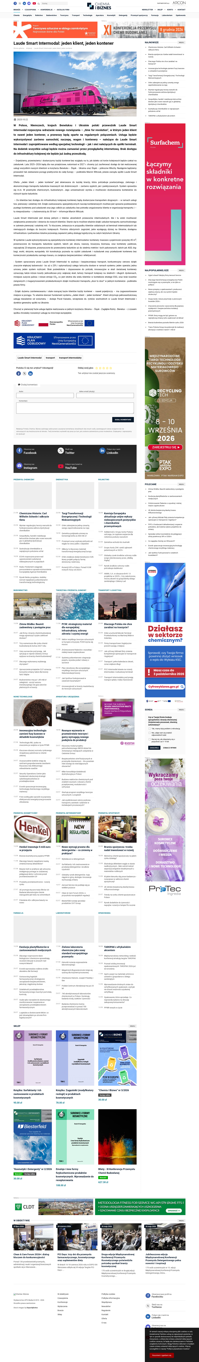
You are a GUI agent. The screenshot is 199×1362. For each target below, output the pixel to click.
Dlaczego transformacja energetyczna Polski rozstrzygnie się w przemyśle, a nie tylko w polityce (165, 282)
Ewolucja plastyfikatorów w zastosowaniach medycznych (165, 497)
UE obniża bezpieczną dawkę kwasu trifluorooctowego (162, 511)
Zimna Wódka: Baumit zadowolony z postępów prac (166, 490)
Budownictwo (20, 590)
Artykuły (29, 48)
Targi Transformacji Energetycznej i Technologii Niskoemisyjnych (166, 77)
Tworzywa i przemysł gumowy (71, 590)
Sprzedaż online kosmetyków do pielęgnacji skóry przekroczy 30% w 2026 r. (165, 535)
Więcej (132, 1026)
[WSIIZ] (178, 3)
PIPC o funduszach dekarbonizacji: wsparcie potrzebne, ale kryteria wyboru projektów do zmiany (165, 526)
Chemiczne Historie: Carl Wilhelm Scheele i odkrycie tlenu (164, 48)
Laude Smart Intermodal (30, 358)
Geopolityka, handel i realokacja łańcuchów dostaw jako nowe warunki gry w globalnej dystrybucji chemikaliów (164, 101)
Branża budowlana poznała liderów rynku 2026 (166, 323)
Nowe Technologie (23, 697)
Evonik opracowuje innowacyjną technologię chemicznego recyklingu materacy (165, 547)
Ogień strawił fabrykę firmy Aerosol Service (164, 275)
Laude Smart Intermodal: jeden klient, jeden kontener (53, 48)
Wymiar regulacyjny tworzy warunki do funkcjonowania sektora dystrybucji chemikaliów (162, 92)
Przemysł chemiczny (24, 479)
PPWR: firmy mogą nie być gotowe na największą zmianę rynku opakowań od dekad (165, 317)
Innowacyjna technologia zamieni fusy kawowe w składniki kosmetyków (166, 69)
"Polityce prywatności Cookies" (178, 1349)
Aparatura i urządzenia (67, 697)
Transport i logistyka (109, 590)
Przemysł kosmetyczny (25, 813)
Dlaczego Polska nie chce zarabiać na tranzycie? (162, 62)
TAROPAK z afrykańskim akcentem (161, 116)
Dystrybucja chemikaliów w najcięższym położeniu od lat (163, 110)
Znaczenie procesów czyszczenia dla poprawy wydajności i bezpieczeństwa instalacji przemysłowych (166, 308)
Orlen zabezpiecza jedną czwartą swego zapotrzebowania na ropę (163, 84)
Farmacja (18, 913)
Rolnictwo (103, 479)
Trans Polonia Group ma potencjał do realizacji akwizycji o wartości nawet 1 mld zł (166, 328)
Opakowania (104, 913)
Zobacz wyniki (169, 748)
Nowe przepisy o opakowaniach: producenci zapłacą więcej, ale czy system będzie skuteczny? (165, 291)
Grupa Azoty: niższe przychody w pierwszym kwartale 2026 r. (165, 300)
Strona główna (19, 48)
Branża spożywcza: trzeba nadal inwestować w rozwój (166, 55)
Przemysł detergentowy (68, 813)
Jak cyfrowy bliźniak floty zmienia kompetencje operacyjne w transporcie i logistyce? (166, 518)
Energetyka (62, 479)
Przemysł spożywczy (109, 813)
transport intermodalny (70, 358)
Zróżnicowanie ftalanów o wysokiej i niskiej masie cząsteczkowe (164, 504)
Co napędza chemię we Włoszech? (161, 541)
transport (50, 358)
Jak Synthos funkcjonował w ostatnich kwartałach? (163, 554)
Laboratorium (63, 913)
